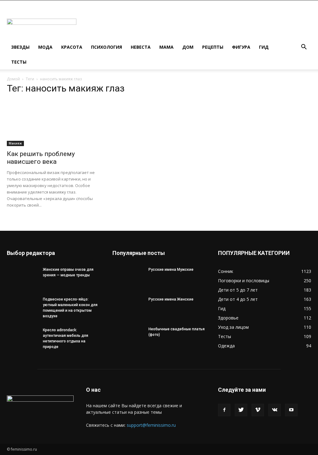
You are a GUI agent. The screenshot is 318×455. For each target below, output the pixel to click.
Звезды (20, 47)
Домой (13, 79)
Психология (106, 47)
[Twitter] (241, 410)
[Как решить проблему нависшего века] (53, 123)
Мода (45, 47)
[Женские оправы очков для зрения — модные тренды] (22, 277)
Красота (71, 47)
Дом (187, 47)
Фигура (241, 47)
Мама (166, 47)
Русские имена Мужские (170, 269)
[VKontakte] (274, 410)
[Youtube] (291, 410)
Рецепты (212, 47)
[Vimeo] (258, 410)
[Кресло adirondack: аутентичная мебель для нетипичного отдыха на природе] (22, 338)
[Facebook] (224, 410)
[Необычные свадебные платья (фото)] (127, 337)
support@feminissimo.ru (151, 425)
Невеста (141, 47)
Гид (264, 47)
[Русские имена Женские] (127, 307)
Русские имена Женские (170, 299)
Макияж (15, 143)
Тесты (18, 62)
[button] (303, 48)
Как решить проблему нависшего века (41, 157)
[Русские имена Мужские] (127, 277)
